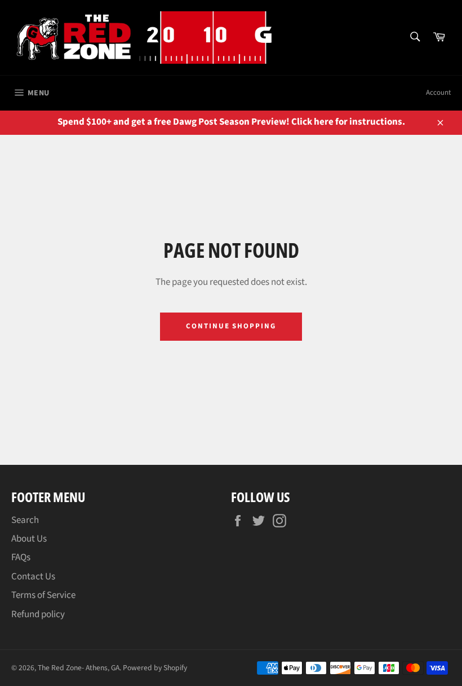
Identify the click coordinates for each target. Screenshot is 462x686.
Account (438, 92)
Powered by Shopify (155, 667)
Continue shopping (231, 326)
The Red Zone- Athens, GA (78, 667)
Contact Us (33, 576)
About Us (29, 539)
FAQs (20, 557)
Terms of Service (43, 595)
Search (25, 520)
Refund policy (38, 614)
